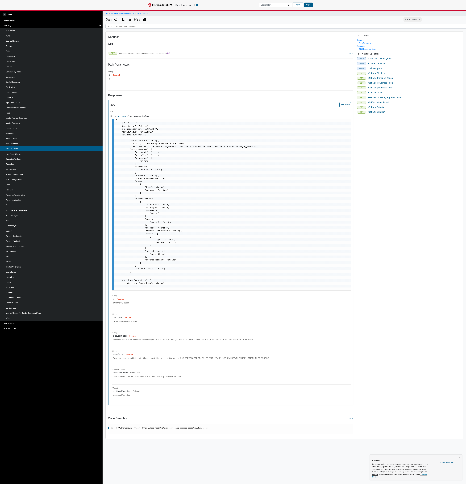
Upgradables (11, 272)
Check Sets (10, 62)
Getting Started (9, 20)
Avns (8, 36)
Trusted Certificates (13, 267)
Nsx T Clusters (12, 149)
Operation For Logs (13, 159)
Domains (9, 97)
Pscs (8, 185)
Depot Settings (11, 92)
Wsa (7, 318)
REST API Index (9, 328)
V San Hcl (10, 293)
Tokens (9, 262)
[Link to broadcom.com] (160, 5)
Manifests (10, 133)
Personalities (11, 169)
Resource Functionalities (15, 195)
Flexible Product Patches (16, 108)
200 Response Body (367, 49)
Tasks (8, 257)
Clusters (9, 67)
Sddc (8, 205)
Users (8, 282)
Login (308, 5)
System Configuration (14, 236)
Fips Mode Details (13, 103)
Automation (10, 31)
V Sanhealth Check (13, 298)
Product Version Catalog (15, 174)
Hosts (8, 113)
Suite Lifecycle (11, 226)
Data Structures (9, 323)
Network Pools (11, 138)
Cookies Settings (447, 462)
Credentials (10, 87)
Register (298, 5)
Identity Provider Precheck (16, 118)
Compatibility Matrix (13, 72)
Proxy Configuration (13, 180)
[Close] (459, 458)
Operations (10, 164)
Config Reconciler (13, 82)
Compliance (10, 77)
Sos (7, 221)
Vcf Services (11, 308)
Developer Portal (185, 5)
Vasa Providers (12, 303)
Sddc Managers (12, 215)
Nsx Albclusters (12, 144)
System (9, 231)
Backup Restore (12, 41)
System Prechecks (13, 241)
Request (360, 40)
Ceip (7, 51)
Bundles (9, 46)
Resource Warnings (13, 200)
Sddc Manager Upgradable (16, 210)
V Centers (10, 287)
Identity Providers (13, 123)
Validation (122, 116)
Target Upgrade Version (15, 246)
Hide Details (345, 105)
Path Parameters (366, 43)
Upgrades (10, 277)
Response (361, 46)
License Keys (11, 128)
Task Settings (11, 251)
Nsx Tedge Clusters (13, 154)
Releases (9, 190)
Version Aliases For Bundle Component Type (23, 313)
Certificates (10, 56)
